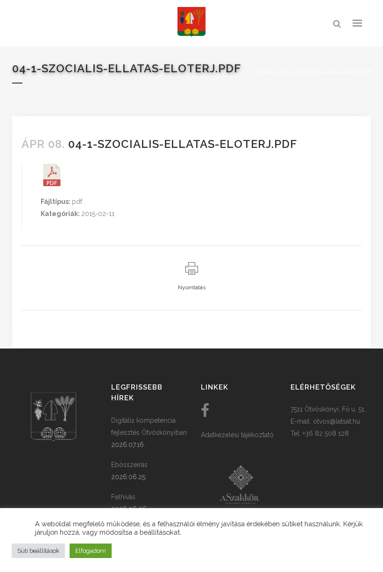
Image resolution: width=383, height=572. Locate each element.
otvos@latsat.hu (336, 421)
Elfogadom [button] (90, 550)
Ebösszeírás (129, 464)
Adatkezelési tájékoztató (237, 435)
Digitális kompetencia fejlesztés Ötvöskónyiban (149, 426)
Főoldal (264, 72)
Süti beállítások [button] (38, 550)
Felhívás (123, 497)
